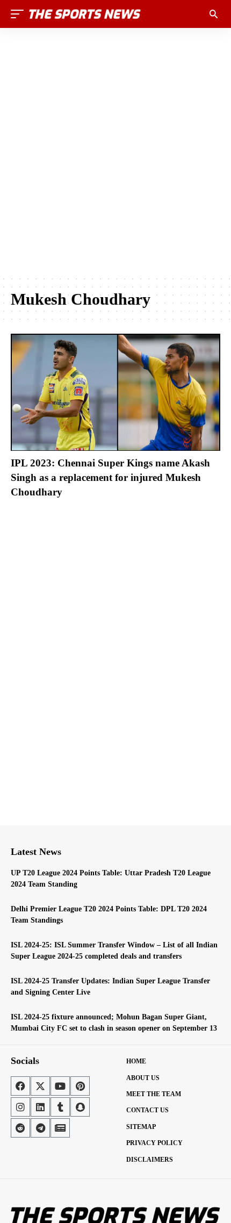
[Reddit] (20, 1128)
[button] (20, 14)
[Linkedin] (40, 1107)
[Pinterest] (80, 1086)
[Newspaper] (60, 1128)
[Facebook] (20, 1086)
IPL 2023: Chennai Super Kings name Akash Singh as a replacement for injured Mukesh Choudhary (110, 477)
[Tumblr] (60, 1107)
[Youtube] (60, 1086)
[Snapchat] (80, 1107)
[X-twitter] (40, 1086)
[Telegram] (40, 1128)
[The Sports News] (85, 14)
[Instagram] (20, 1107)
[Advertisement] (115, 151)
